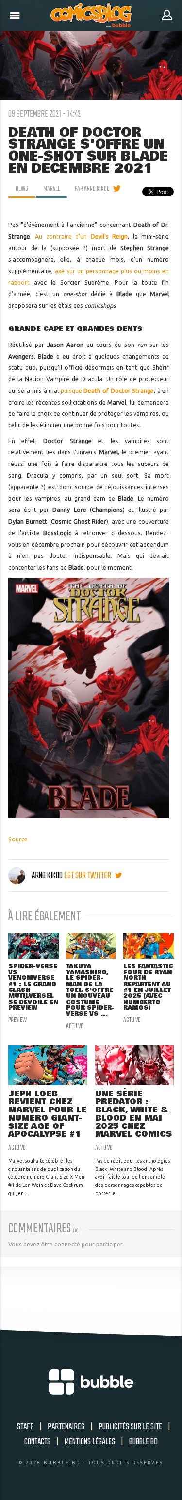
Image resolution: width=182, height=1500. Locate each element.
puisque (107, 391)
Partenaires (66, 1427)
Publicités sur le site (130, 1427)
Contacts (37, 1442)
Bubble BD (143, 1442)
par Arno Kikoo (92, 189)
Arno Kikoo (47, 876)
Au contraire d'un (81, 236)
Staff (25, 1427)
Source (18, 839)
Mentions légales (90, 1442)
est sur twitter (88, 876)
